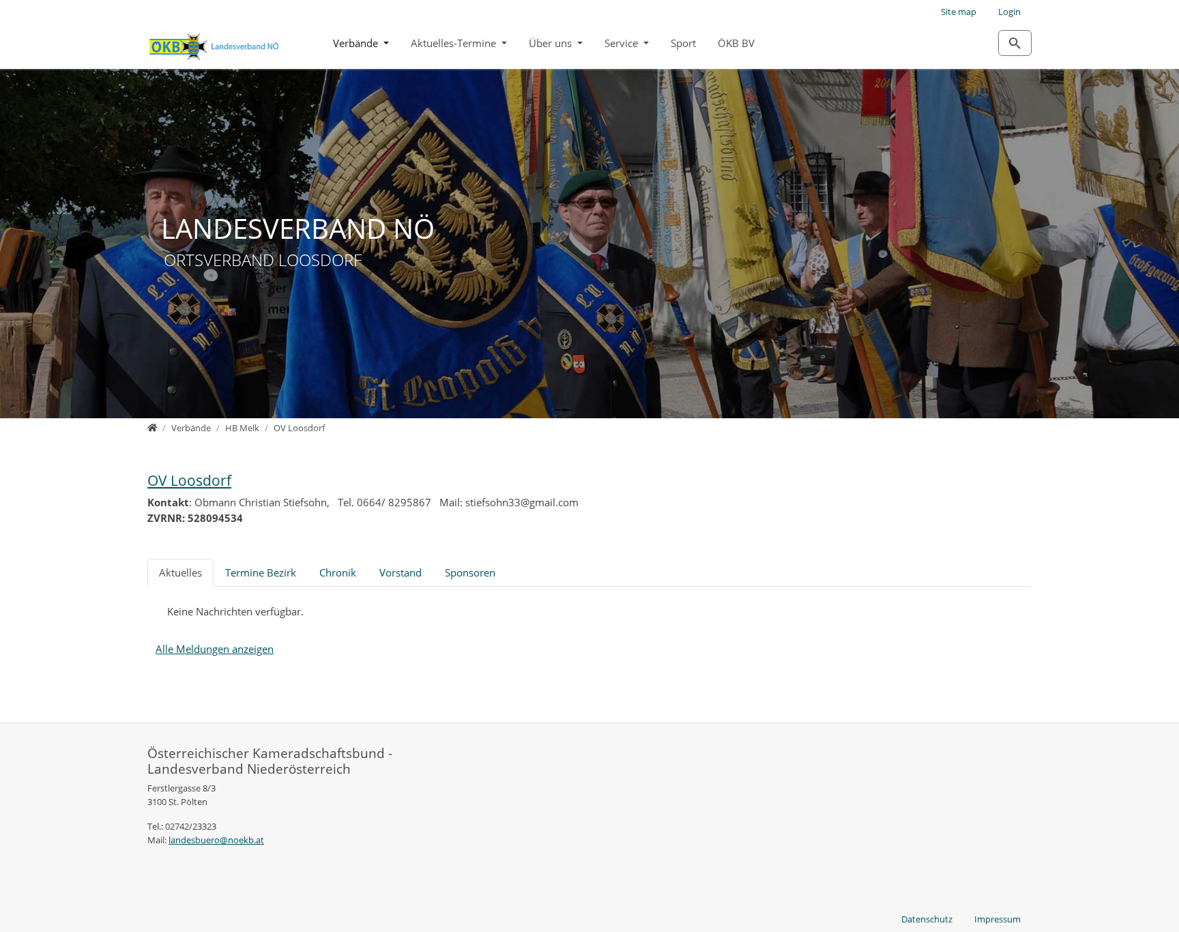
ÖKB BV (736, 43)
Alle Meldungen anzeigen (215, 649)
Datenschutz (926, 919)
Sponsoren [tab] (470, 572)
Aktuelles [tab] (180, 572)
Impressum (997, 919)
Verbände (357, 43)
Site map (958, 11)
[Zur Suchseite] (1015, 43)
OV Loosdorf (189, 480)
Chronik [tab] (337, 572)
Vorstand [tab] (400, 572)
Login (1009, 11)
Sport (683, 43)
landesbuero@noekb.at (216, 840)
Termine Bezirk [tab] (260, 572)
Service (623, 43)
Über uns (551, 43)
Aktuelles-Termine (455, 43)
